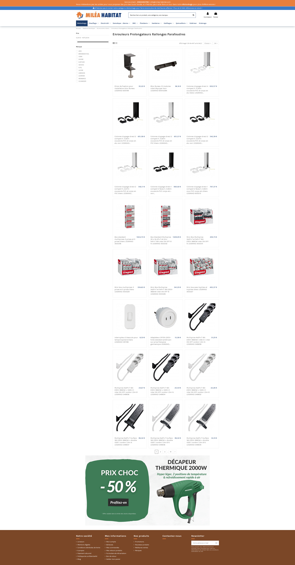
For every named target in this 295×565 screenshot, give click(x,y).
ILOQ (80, 67)
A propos (80, 550)
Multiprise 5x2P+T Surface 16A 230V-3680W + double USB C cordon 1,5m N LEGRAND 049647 (126, 441)
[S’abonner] (216, 543)
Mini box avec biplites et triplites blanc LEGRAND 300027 (197, 289)
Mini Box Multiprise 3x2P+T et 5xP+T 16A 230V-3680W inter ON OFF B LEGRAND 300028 (161, 290)
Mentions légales (83, 545)
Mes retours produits (114, 550)
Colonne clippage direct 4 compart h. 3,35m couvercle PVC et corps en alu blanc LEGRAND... (197, 89)
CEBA (80, 56)
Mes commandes (112, 548)
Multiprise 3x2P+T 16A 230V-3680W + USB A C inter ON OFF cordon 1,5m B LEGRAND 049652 (198, 391)
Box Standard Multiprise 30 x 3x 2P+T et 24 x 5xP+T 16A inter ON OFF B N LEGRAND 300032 (160, 240)
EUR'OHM (82, 62)
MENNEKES (82, 78)
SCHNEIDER (82, 81)
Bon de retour (111, 556)
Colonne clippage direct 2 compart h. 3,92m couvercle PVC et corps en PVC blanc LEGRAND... (161, 139)
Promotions (139, 542)
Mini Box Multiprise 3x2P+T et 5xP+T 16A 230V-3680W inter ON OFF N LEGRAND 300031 (198, 240)
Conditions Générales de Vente (88, 548)
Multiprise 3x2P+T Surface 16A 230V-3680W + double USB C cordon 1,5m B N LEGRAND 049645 (198, 441)
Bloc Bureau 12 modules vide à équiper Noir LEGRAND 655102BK (160, 88)
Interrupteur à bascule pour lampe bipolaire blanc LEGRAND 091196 (126, 339)
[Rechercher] (193, 15)
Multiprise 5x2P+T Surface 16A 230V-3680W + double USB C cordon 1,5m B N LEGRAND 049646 (161, 441)
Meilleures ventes (141, 548)
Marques (138, 550)
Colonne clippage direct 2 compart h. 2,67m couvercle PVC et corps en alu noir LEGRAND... (197, 139)
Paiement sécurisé (84, 553)
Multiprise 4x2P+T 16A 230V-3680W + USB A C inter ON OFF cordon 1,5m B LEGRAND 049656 (126, 391)
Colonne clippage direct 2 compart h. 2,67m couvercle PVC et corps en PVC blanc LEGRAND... (125, 190)
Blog (79, 559)
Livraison (80, 542)
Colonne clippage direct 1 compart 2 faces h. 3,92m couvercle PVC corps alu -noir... (161, 190)
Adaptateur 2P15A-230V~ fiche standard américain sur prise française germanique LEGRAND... (160, 340)
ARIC (80, 51)
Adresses (109, 545)
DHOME (81, 59)
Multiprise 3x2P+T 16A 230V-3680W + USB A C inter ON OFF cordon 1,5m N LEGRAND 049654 (162, 391)
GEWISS (81, 65)
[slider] (76, 41)
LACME (81, 70)
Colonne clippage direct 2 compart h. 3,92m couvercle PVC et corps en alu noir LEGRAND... (125, 139)
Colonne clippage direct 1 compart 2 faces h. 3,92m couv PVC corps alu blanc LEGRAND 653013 (197, 190)
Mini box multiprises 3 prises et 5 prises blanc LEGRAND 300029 (124, 289)
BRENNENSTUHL (84, 54)
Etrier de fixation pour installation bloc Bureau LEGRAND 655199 (125, 88)
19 (170, 452)
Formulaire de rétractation (116, 553)
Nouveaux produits (142, 545)
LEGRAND (82, 76)
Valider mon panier (113, 559)
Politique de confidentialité (87, 556)
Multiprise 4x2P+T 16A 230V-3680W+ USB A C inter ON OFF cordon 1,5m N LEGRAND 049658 (198, 340)
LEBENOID (82, 73)
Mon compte (111, 542)
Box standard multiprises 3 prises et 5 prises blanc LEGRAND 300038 (125, 240)
